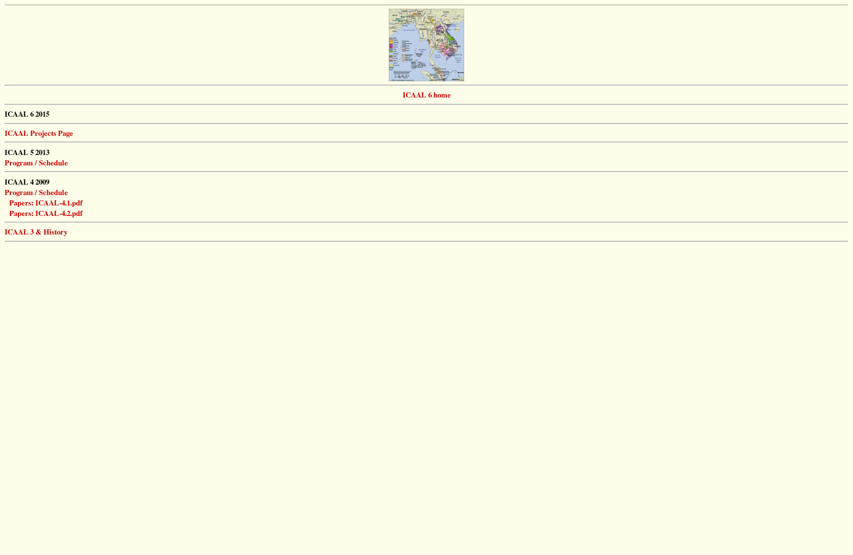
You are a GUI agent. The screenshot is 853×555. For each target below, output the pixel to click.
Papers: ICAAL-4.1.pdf (45, 202)
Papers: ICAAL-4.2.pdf (45, 213)
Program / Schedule (36, 192)
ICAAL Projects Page (39, 133)
